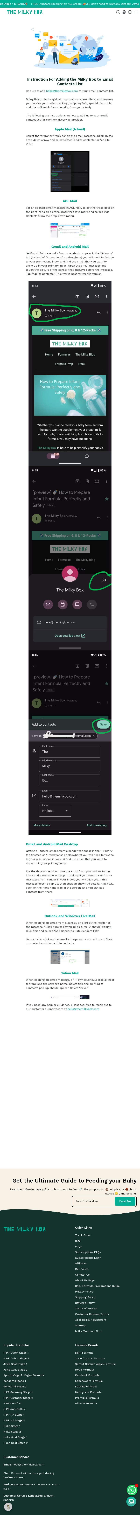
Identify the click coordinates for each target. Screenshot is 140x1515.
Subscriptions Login (88, 1257)
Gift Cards (81, 1269)
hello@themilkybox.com (62, 91)
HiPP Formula (84, 1352)
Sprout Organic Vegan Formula (23, 1375)
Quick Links (83, 1227)
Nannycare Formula (88, 1392)
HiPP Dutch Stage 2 (16, 1358)
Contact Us (82, 1274)
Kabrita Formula (86, 1386)
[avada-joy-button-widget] (8, 1507)
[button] (131, 1501)
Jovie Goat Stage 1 (15, 1364)
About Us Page (85, 1280)
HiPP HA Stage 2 (14, 1420)
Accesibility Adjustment (90, 1319)
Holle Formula (84, 1369)
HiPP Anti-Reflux (14, 1409)
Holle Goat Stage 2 (15, 1442)
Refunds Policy (85, 1302)
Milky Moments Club (88, 1331)
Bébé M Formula (86, 1403)
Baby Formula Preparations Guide (97, 1286)
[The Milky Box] (24, 12)
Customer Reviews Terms (92, 1314)
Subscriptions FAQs (88, 1252)
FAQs (78, 1246)
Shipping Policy (85, 1297)
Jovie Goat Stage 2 (15, 1369)
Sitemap (80, 1325)
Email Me (125, 1201)
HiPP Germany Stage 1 (18, 1392)
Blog (78, 1240)
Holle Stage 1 (11, 1426)
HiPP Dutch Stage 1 (16, 1352)
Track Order (83, 1235)
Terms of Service (86, 1308)
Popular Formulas (16, 1345)
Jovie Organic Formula (90, 1358)
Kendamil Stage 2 (14, 1386)
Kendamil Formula (87, 1375)
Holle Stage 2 (12, 1431)
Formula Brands (86, 1345)
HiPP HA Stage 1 (13, 1414)
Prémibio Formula (87, 1397)
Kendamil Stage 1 (14, 1380)
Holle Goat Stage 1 (15, 1437)
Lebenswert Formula (89, 1380)
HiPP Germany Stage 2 (18, 1397)
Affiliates (81, 1263)
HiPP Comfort (12, 1403)
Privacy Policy (84, 1291)
